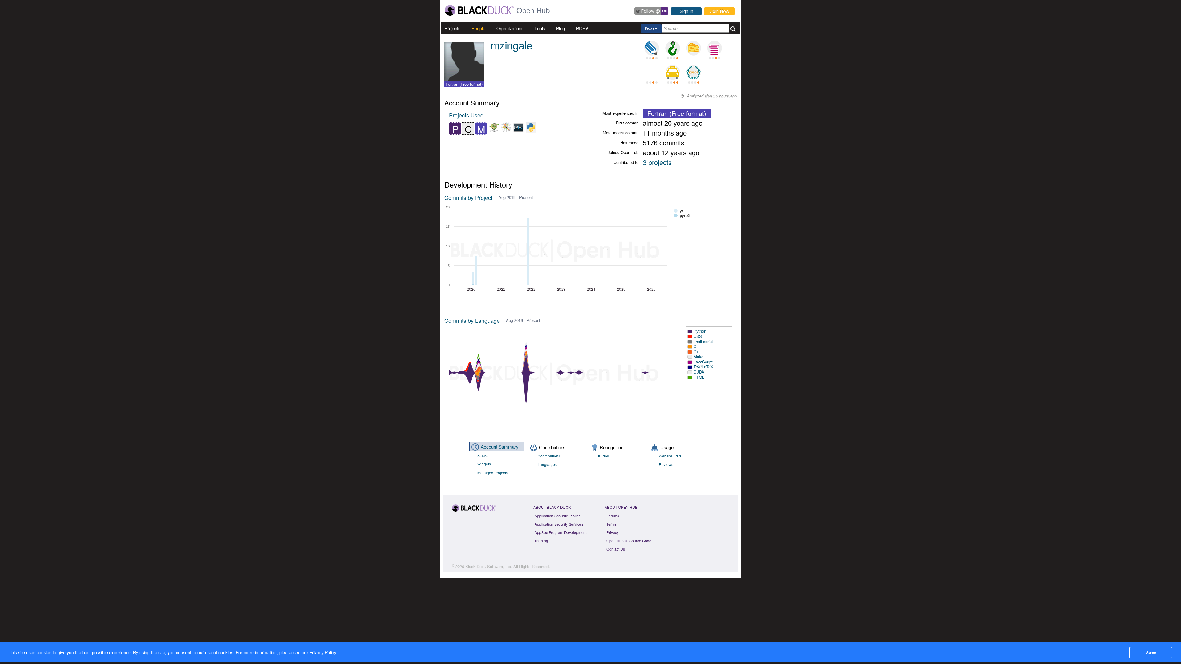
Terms (611, 524)
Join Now (719, 11)
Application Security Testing (558, 515)
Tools (540, 28)
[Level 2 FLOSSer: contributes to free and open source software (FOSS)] (651, 72)
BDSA (582, 28)
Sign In (686, 11)
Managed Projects (492, 472)
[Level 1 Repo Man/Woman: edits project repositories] (672, 48)
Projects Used (466, 115)
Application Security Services (559, 524)
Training (541, 540)
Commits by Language (472, 320)
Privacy (612, 532)
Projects (452, 28)
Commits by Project (468, 197)
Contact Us (615, 548)
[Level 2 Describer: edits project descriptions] (651, 48)
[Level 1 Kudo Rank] (693, 72)
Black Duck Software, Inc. (488, 566)
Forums (612, 515)
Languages (547, 464)
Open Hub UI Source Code (628, 540)
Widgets (484, 463)
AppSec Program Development (561, 532)
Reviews (666, 464)
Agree (1151, 652)
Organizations (509, 28)
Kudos (603, 455)
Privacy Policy (322, 652)
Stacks (482, 455)
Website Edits (670, 455)
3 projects (657, 162)
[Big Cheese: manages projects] (693, 48)
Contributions (549, 455)
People (478, 28)
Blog (560, 28)
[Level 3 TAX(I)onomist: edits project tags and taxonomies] (672, 72)
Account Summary (500, 446)
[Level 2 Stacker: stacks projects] (714, 48)
